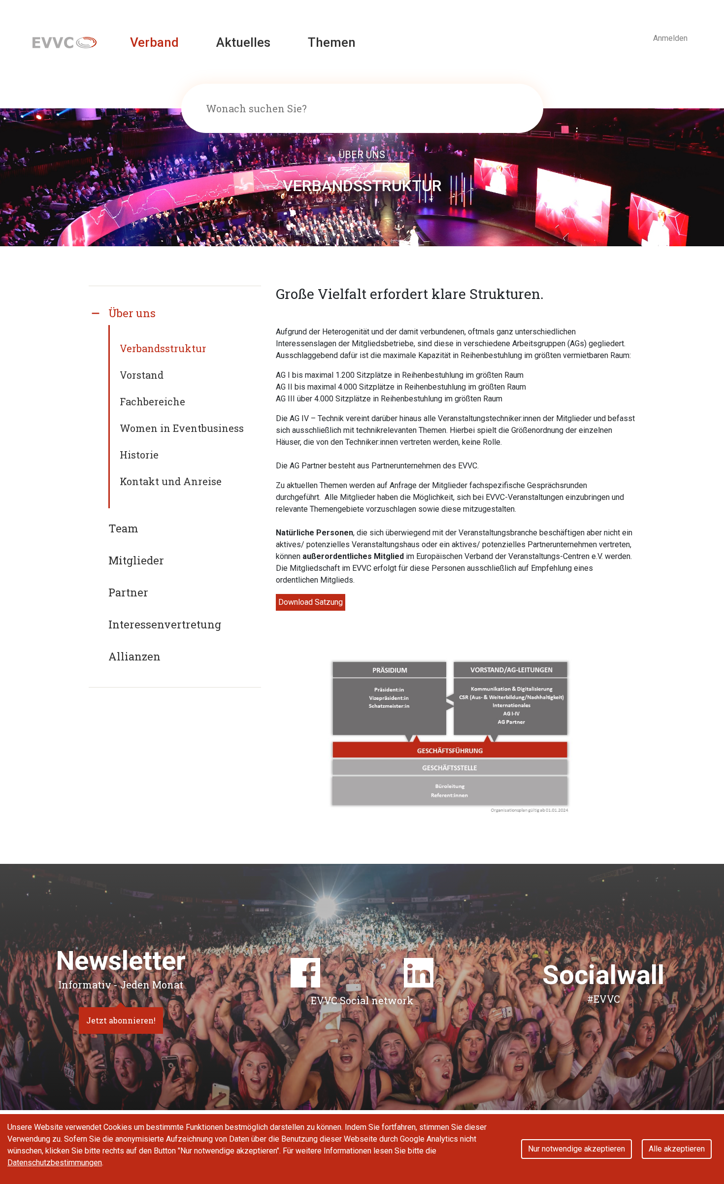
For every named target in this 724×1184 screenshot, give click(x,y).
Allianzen (134, 656)
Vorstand (142, 374)
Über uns (132, 313)
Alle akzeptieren (677, 1148)
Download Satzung (310, 602)
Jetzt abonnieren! (121, 1020)
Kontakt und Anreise (171, 481)
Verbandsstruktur (163, 348)
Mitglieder (136, 560)
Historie (139, 454)
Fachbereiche (152, 401)
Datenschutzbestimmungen (54, 1162)
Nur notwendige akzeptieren (576, 1148)
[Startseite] (65, 42)
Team (123, 528)
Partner (128, 592)
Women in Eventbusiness (182, 428)
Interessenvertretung (164, 624)
